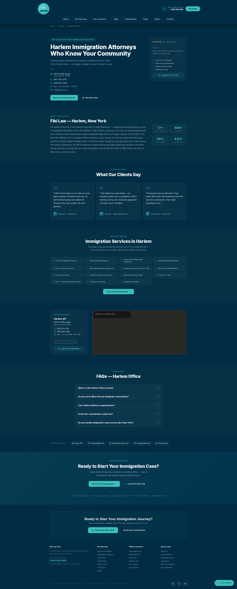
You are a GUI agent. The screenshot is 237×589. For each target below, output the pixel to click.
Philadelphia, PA (97, 443)
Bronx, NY (79, 443)
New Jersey (133, 564)
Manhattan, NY (134, 555)
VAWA (99, 571)
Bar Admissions (167, 567)
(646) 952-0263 (60, 83)
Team (145, 19)
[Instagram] (179, 583)
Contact (170, 19)
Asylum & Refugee (104, 551)
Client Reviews (166, 555)
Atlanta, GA (163, 443)
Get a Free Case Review (117, 292)
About (157, 19)
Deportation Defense (105, 555)
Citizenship (101, 558)
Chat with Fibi (226, 583)
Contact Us (165, 561)
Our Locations (99, 19)
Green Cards (102, 564)
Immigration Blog (167, 558)
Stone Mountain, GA (120, 443)
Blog (116, 19)
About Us (164, 551)
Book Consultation (168, 564)
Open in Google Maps (70, 349)
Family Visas (102, 561)
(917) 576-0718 (60, 79)
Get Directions (91, 98)
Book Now (192, 9)
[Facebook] (173, 583)
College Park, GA (143, 443)
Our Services (81, 19)
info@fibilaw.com (60, 90)
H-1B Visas (101, 567)
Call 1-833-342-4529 (104, 530)
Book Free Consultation (64, 98)
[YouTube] (185, 583)
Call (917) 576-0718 (169, 75)
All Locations (134, 567)
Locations (60, 26)
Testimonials (130, 19)
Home (66, 19)
